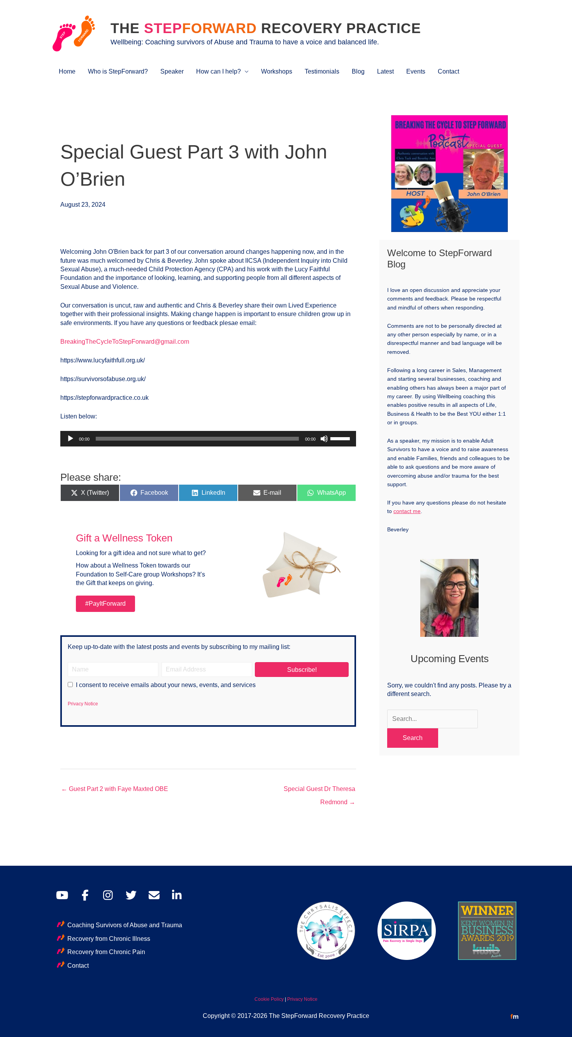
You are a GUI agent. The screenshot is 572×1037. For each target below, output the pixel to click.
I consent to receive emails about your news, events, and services (166, 685)
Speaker (172, 71)
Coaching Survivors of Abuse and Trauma (124, 925)
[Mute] (324, 439)
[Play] (70, 439)
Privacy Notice (83, 704)
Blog (358, 71)
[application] (208, 438)
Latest (385, 71)
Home (67, 71)
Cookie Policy (269, 999)
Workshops (276, 71)
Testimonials (322, 71)
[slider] (341, 438)
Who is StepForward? (118, 71)
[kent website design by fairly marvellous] (514, 1016)
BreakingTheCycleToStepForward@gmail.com (124, 341)
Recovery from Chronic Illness (108, 938)
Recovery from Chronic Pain (106, 952)
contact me (407, 511)
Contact (448, 71)
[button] (302, 669)
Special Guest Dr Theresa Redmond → (319, 791)
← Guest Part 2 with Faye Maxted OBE (114, 789)
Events (415, 71)
